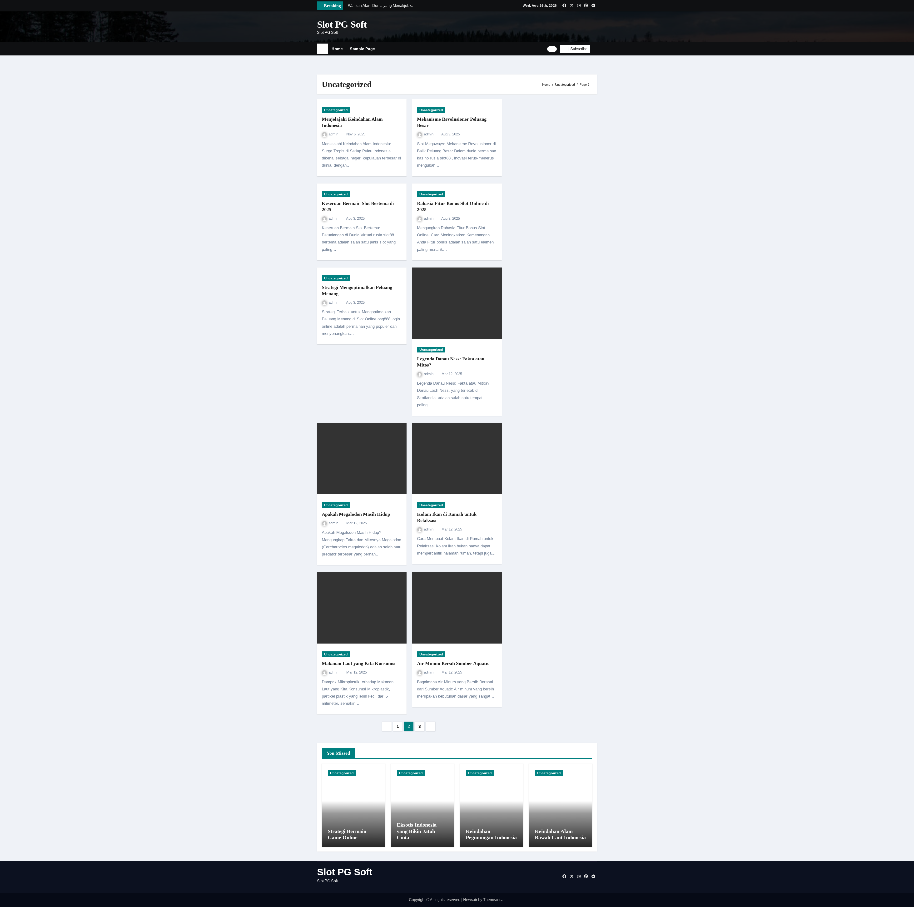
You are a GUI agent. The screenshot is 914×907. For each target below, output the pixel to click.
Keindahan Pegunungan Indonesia (491, 834)
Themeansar (493, 900)
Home (337, 49)
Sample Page (362, 49)
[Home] (322, 49)
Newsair (470, 900)
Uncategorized (336, 110)
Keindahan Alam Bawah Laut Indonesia (560, 834)
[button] (595, 49)
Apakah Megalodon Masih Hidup (356, 514)
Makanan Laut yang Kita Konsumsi (359, 663)
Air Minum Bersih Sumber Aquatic (453, 663)
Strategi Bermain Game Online (347, 834)
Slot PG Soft (342, 24)
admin (334, 134)
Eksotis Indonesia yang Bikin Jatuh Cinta (417, 831)
